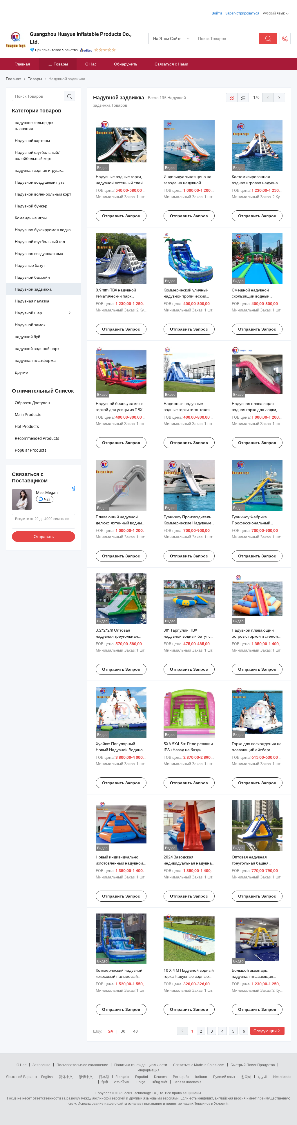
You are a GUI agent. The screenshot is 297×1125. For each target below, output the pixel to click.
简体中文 (66, 1076)
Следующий (265, 1030)
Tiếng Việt (159, 1082)
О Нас (91, 64)
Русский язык (224, 1076)
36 (123, 1031)
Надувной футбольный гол (40, 241)
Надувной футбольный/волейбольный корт (37, 155)
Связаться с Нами (171, 64)
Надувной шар (28, 313)
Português (181, 1076)
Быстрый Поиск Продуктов (253, 1064)
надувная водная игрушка (39, 170)
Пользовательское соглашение (82, 1064)
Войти (217, 13)
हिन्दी (105, 1082)
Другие (21, 372)
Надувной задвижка (33, 289)
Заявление (41, 1064)
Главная (22, 64)
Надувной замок (30, 324)
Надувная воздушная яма (39, 253)
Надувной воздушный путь (39, 182)
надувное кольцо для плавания (35, 125)
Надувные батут (30, 265)
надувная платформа (35, 360)
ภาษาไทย (121, 1082)
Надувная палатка (32, 301)
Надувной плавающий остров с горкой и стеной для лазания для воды (255, 636)
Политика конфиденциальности (140, 1064)
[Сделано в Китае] (43, 11)
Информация (148, 1070)
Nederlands (282, 1076)
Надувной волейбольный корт (43, 194)
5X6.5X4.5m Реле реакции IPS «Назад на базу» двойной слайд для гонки (188, 749)
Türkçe (140, 1082)
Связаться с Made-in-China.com (198, 1064)
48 (135, 1031)
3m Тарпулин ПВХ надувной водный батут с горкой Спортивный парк (187, 636)
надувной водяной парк (37, 348)
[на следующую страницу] (279, 97)
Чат (47, 499)
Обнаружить (125, 64)
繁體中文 (86, 1076)
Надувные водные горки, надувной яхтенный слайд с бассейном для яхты (120, 183)
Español (141, 1076)
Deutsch (160, 1076)
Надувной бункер (31, 206)
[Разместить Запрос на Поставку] (285, 38)
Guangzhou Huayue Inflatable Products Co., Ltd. (80, 38)
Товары (61, 64)
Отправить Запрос (121, 216)
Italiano (201, 1076)
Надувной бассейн (32, 277)
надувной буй (27, 336)
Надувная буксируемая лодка (43, 229)
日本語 (104, 1076)
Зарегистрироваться (242, 13)
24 (110, 1031)
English (47, 1076)
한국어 (246, 1076)
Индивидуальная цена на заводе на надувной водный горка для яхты (187, 183)
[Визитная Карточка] (72, 487)
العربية (262, 1076)
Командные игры (31, 217)
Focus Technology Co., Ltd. (143, 1093)
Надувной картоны (32, 140)
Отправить (44, 536)
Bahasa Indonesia (187, 1082)
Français (122, 1076)
